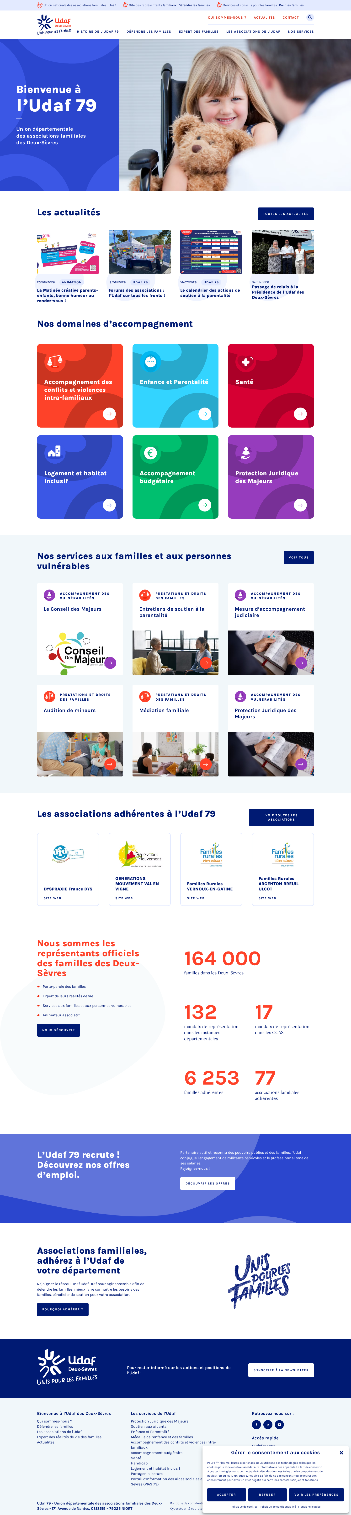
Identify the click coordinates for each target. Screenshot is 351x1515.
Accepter (226, 1494)
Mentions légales (309, 1506)
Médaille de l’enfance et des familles (162, 1437)
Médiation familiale (164, 710)
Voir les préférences (316, 1494)
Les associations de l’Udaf (253, 32)
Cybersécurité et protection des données (199, 1508)
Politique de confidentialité (278, 1506)
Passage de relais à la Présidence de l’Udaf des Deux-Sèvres (278, 292)
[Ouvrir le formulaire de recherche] (310, 17)
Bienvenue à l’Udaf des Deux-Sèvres (74, 1413)
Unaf (112, 5)
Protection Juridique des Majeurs (266, 477)
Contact (291, 18)
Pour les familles (291, 5)
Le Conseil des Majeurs (73, 609)
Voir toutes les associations (282, 817)
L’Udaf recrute (264, 1445)
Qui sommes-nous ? (227, 18)
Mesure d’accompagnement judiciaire (270, 612)
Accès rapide (265, 1438)
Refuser (267, 1494)
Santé (244, 382)
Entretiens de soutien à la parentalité (172, 612)
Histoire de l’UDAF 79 (98, 32)
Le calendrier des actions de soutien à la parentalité (210, 293)
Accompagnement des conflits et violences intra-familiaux (78, 389)
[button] (341, 1452)
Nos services (301, 32)
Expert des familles (199, 32)
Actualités (264, 18)
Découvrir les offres (208, 1183)
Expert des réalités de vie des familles (69, 1437)
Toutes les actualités (286, 214)
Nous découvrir (58, 1030)
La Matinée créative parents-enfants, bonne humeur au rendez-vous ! (67, 295)
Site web (52, 898)
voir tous (299, 557)
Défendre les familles (194, 5)
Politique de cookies (244, 1506)
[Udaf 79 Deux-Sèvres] (54, 24)
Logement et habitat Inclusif (75, 477)
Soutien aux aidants (148, 1426)
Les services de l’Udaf (153, 1413)
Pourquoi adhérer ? (62, 1309)
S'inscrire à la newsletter (281, 1370)
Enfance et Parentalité (174, 382)
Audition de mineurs (70, 710)
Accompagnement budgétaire (167, 477)
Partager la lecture (147, 1473)
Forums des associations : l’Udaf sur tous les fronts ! (137, 293)
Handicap (139, 1463)
